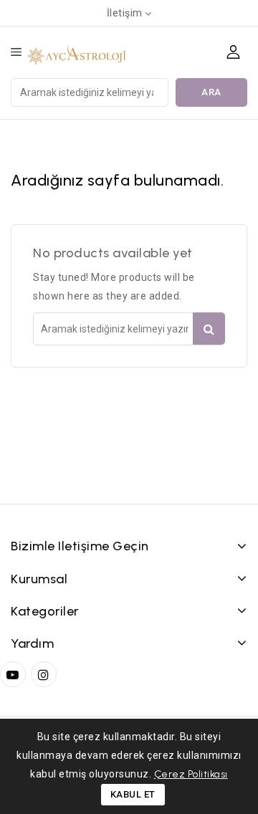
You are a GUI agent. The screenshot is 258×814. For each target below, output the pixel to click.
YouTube (14, 674)
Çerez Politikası (191, 774)
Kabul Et (133, 794)
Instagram (45, 674)
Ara (211, 92)
